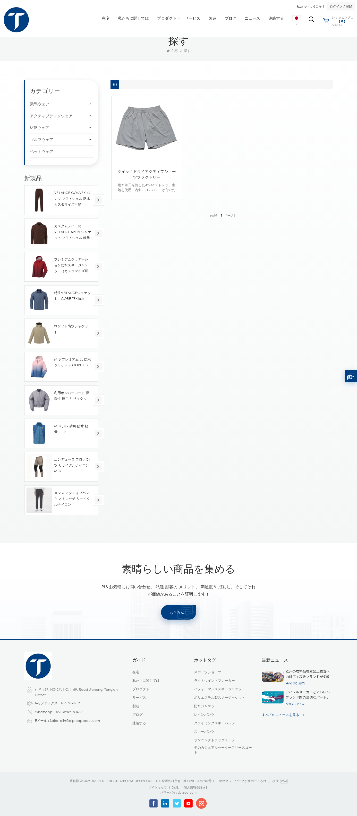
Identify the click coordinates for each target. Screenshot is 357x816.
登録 (349, 6)
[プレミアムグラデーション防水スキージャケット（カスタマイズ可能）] (39, 266)
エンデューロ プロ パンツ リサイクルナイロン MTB (72, 465)
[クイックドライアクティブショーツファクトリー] (147, 131)
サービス (192, 18)
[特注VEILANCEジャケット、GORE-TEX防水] (39, 300)
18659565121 (71, 703)
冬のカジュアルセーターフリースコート (223, 749)
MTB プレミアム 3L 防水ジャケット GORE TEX (72, 362)
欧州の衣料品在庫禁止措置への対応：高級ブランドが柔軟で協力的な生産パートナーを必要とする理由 (308, 674)
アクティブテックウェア (51, 115)
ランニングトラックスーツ (214, 740)
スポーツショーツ (207, 672)
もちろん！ (179, 612)
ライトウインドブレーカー (214, 680)
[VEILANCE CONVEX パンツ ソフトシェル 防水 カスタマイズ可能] (39, 200)
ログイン (336, 6)
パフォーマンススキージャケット (219, 689)
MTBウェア (39, 127)
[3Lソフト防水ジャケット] (39, 333)
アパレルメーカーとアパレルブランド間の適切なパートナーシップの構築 (308, 695)
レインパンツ (204, 714)
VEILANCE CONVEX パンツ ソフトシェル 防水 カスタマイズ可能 (72, 198)
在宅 (106, 18)
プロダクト (167, 18)
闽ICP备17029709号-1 (198, 781)
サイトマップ (157, 787)
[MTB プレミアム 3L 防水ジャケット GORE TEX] (39, 366)
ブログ (230, 18)
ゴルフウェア (41, 139)
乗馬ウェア (39, 103)
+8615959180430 (69, 712)
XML (175, 787)
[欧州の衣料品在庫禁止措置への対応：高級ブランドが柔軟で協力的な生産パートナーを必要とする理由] (273, 677)
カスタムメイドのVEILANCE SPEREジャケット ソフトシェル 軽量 (72, 232)
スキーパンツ (204, 731)
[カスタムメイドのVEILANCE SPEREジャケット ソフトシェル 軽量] (39, 233)
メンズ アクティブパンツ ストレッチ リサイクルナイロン (72, 498)
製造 (212, 18)
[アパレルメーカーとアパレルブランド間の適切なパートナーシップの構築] (273, 697)
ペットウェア (41, 151)
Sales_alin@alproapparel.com (75, 720)
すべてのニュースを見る (280, 715)
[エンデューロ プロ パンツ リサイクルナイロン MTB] (39, 466)
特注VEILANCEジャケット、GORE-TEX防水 (72, 296)
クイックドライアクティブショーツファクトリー (147, 174)
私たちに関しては (133, 18)
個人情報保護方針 (196, 787)
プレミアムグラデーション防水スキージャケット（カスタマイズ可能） (71, 265)
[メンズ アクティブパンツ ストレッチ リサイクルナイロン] (39, 500)
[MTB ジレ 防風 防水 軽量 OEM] (39, 433)
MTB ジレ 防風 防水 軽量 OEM (71, 429)
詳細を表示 (143, 159)
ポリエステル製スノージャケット (219, 697)
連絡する (276, 18)
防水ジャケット (206, 706)
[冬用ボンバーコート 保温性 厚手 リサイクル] (39, 400)
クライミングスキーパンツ (214, 723)
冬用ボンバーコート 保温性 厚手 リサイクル (71, 396)
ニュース (252, 18)
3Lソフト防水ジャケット (71, 329)
